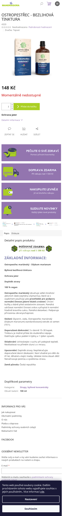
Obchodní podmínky (11, 415)
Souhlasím (31, 508)
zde (42, 491)
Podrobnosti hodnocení (40, 27)
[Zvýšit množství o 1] (12, 105)
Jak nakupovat (8, 412)
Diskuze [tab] (15, 233)
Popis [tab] (6, 233)
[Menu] (57, 4)
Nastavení (31, 499)
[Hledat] (42, 4)
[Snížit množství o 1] (12, 108)
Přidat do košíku (29, 106)
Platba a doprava (9, 423)
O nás (4, 419)
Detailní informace (10, 120)
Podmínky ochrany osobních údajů (18, 427)
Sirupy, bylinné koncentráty (34, 387)
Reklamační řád (9, 430)
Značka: (12, 30)
